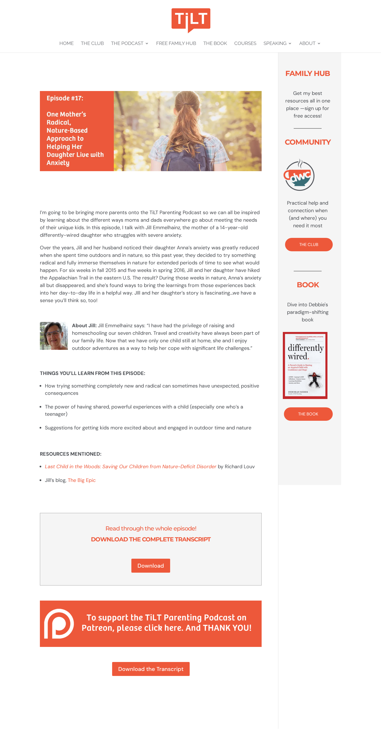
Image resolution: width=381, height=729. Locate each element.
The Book (215, 43)
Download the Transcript (151, 669)
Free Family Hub (176, 43)
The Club (92, 43)
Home (66, 43)
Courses (245, 43)
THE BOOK (308, 414)
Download (151, 565)
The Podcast (127, 43)
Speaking (275, 43)
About (307, 43)
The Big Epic (82, 480)
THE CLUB (308, 244)
